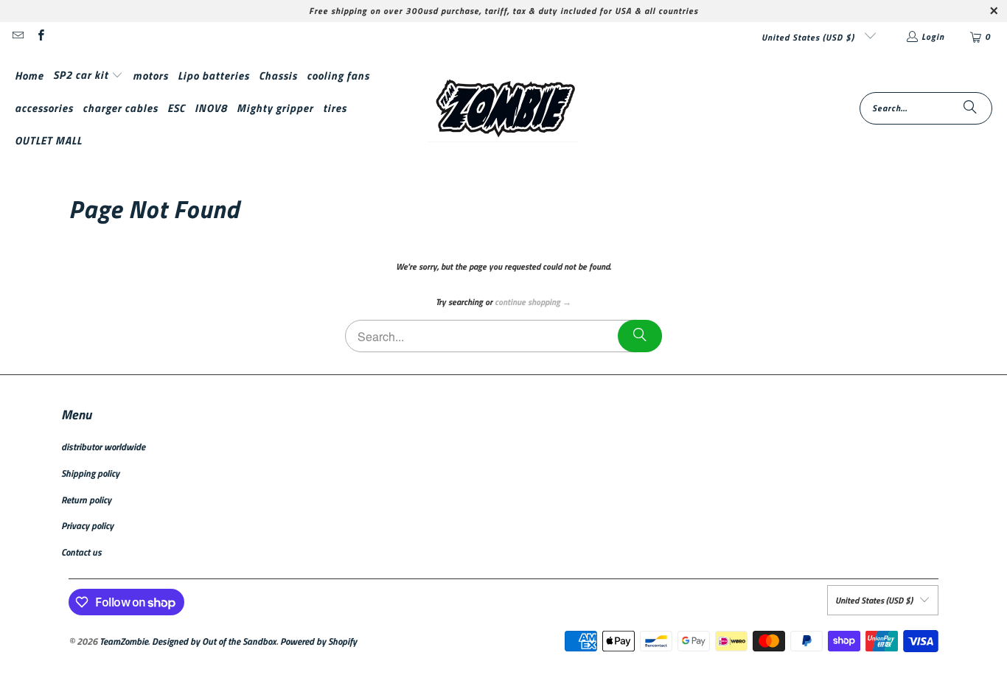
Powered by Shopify (318, 641)
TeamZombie (124, 641)
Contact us (81, 552)
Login (932, 36)
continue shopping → (533, 302)
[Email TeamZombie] (17, 36)
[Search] (970, 108)
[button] (88, 75)
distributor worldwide (103, 446)
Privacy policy (87, 525)
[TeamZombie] (503, 108)
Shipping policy (90, 473)
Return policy (86, 499)
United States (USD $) (809, 37)
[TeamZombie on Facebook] (39, 36)
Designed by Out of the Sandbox (214, 641)
